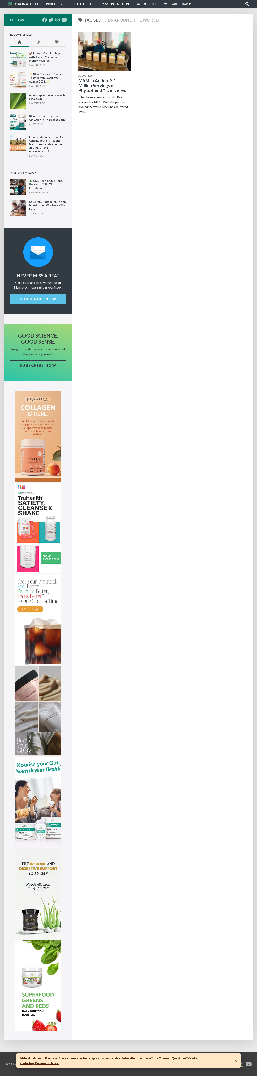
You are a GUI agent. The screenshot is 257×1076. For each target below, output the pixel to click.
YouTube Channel (157, 1058)
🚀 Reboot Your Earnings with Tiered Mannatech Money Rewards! (45, 57)
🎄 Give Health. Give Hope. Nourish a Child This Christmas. (46, 184)
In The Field (82, 4)
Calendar (149, 4)
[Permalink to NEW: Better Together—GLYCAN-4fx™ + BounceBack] (18, 122)
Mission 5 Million (115, 4)
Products (54, 4)
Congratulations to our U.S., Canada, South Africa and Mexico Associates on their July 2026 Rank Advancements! (46, 144)
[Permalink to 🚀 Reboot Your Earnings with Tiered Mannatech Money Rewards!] (18, 59)
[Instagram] (57, 19)
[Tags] (57, 42)
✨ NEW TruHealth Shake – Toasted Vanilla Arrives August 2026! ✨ (46, 78)
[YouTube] (63, 19)
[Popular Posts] (19, 42)
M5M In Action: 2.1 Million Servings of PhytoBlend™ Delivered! (103, 85)
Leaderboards (180, 4)
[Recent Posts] (38, 42)
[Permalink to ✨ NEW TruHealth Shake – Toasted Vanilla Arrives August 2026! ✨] (18, 80)
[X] (51, 19)
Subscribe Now (38, 299)
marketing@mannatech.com (39, 1063)
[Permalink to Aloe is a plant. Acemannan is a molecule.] (18, 101)
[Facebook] (44, 19)
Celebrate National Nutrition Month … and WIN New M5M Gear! (47, 205)
